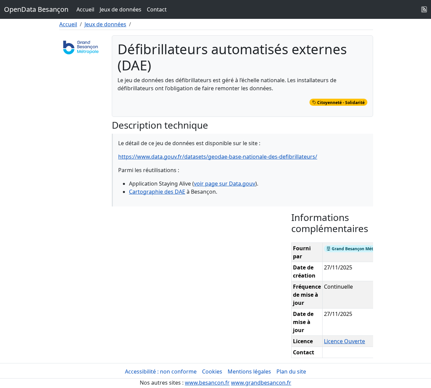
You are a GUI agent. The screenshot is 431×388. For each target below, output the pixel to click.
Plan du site (291, 371)
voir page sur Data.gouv (224, 183)
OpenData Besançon (36, 9)
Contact (157, 9)
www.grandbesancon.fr (261, 382)
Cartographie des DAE (157, 191)
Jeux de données (120, 9)
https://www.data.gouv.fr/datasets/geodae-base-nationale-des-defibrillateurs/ (217, 156)
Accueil (85, 9)
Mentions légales (249, 371)
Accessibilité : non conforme (161, 371)
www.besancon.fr (207, 382)
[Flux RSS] (424, 9)
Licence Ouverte (344, 341)
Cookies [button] (212, 371)
